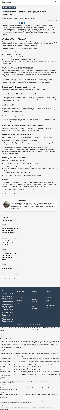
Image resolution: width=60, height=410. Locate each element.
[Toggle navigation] (56, 2)
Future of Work (33, 296)
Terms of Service (49, 302)
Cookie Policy (49, 297)
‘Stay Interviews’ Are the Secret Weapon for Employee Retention (24, 175)
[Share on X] (22, 23)
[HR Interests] (8, 316)
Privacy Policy (49, 295)
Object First (16, 225)
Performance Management (34, 300)
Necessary (3, 350)
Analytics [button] (2, 390)
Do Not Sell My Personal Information (51, 311)
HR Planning (34, 304)
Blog (18, 302)
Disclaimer (48, 300)
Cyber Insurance (7, 268)
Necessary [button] (2, 349)
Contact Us (19, 297)
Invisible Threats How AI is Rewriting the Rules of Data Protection (9, 243)
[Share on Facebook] (20, 23)
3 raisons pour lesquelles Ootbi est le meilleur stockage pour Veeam (10, 230)
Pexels (55, 20)
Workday (16, 274)
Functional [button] (2, 377)
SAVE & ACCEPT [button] (4, 409)
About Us (19, 295)
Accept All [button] (10, 332)
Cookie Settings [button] (3, 332)
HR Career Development (34, 307)
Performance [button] (3, 384)
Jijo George (5, 23)
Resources (19, 300)
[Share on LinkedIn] (24, 23)
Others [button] (1, 404)
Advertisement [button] (3, 397)
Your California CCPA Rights (50, 306)
